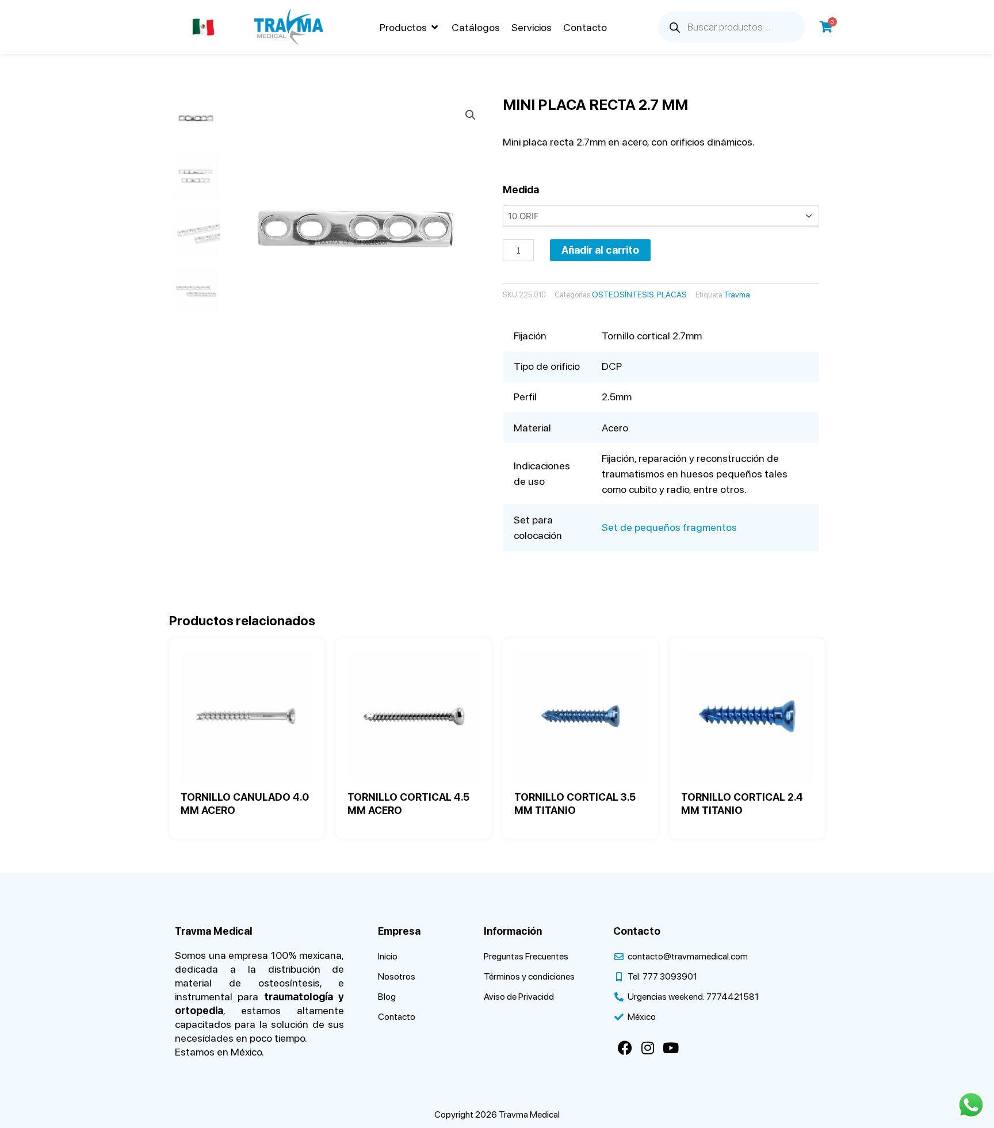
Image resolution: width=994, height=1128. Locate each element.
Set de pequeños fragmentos (669, 527)
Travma (737, 294)
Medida (521, 189)
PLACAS (672, 294)
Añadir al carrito (600, 250)
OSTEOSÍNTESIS (623, 294)
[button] (410, 27)
